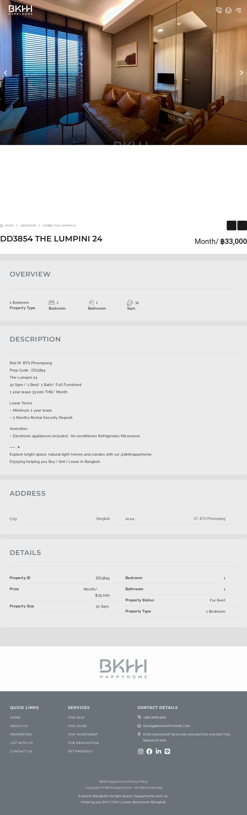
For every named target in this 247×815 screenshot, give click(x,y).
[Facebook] (149, 751)
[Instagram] (140, 751)
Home (9, 225)
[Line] (167, 751)
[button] (238, 10)
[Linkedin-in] (158, 751)
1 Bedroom (28, 225)
